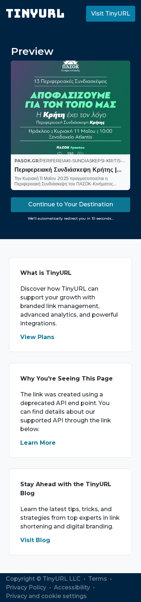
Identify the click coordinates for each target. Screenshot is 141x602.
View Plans (37, 337)
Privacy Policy (27, 587)
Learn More (38, 442)
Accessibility (72, 587)
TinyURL (35, 13)
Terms (98, 578)
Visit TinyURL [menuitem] (110, 13)
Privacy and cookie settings (46, 596)
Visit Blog (35, 540)
